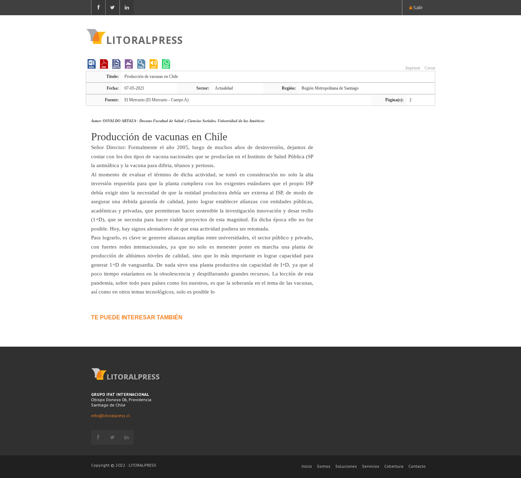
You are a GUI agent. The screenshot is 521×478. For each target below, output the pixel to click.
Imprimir (412, 68)
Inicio (307, 466)
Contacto (417, 466)
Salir (417, 7)
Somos (323, 466)
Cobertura (393, 466)
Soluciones (346, 466)
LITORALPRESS (144, 39)
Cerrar (429, 68)
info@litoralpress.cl (110, 415)
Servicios (370, 466)
